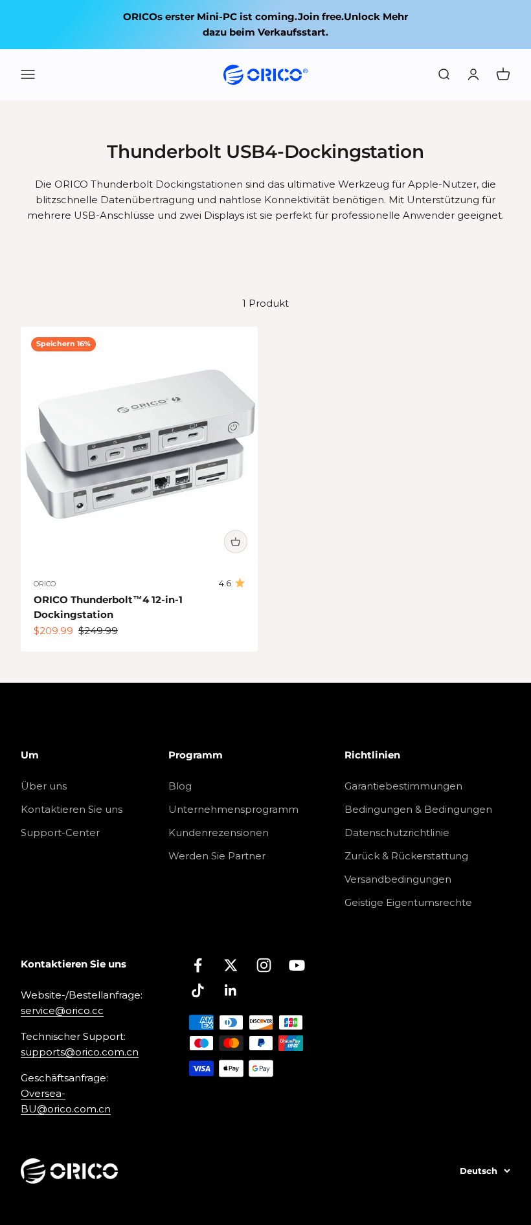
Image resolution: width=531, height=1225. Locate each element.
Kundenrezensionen (218, 832)
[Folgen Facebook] (198, 965)
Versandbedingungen (398, 879)
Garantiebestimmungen (403, 786)
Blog (180, 786)
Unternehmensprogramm (233, 809)
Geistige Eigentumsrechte (408, 902)
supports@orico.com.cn (80, 1052)
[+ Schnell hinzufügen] (235, 541)
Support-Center (60, 832)
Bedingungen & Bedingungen (418, 809)
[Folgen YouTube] (297, 965)
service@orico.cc (62, 1010)
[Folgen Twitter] (231, 965)
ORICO (45, 583)
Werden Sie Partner (217, 856)
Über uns (44, 786)
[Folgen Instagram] (264, 965)
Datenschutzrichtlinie (397, 832)
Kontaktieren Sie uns (71, 809)
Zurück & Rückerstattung (406, 856)
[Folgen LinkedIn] (231, 990)
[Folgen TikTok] (198, 990)
